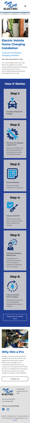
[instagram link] (8, 409)
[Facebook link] (4, 409)
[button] (25, 6)
